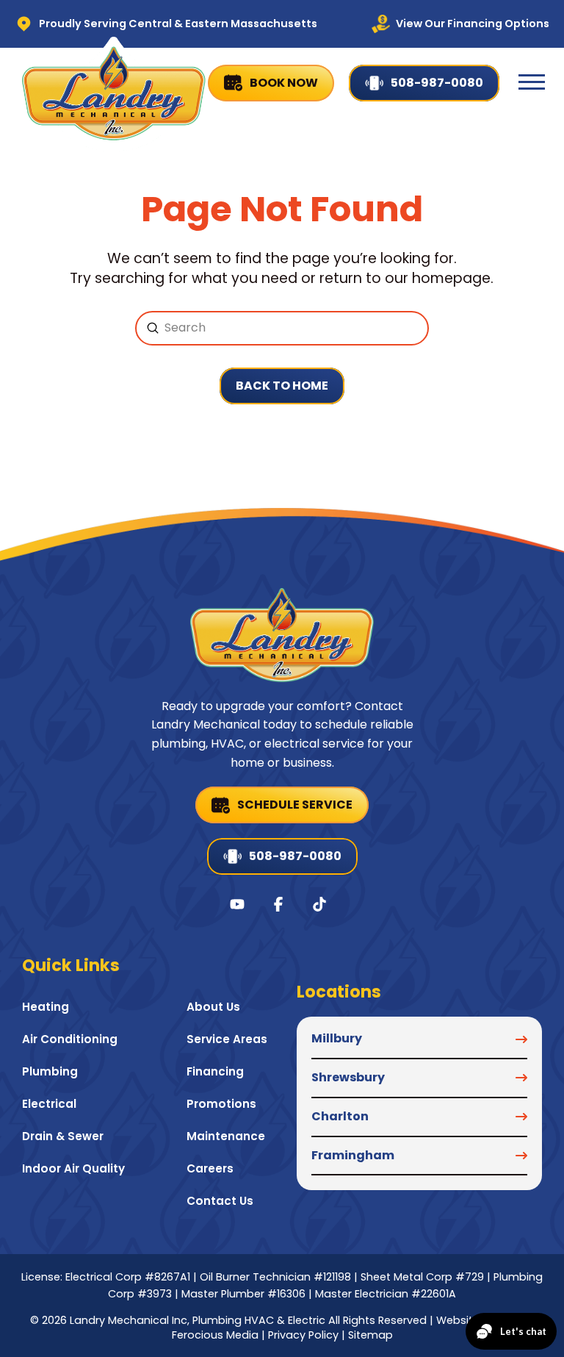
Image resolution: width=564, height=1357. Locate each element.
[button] (531, 82)
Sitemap (370, 1335)
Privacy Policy (303, 1335)
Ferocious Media (215, 1335)
